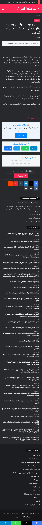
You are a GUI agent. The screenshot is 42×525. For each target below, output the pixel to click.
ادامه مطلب (21, 135)
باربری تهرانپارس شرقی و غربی (30, 462)
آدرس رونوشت (21, 176)
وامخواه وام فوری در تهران (32, 504)
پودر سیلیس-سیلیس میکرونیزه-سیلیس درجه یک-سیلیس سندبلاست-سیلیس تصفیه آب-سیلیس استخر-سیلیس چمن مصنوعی (23, 209)
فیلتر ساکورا (36, 487)
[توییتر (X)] (31, 183)
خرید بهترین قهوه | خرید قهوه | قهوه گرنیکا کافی (26, 473)
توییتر (16, 148)
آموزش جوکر (36, 455)
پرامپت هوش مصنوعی (33, 465)
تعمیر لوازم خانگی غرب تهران (31, 469)
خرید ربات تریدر (35, 476)
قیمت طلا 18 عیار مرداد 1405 (31, 494)
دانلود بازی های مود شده (33, 214)
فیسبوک (8, 148)
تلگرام (34, 148)
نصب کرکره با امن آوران (33, 221)
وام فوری (37, 501)
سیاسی (33, 15)
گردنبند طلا (37, 497)
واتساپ (25, 148)
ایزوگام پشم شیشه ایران (32, 458)
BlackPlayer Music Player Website (29, 203)
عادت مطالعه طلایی (34, 218)
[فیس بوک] (36, 183)
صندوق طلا (37, 480)
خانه (37, 15)
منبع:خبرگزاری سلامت (32, 118)
